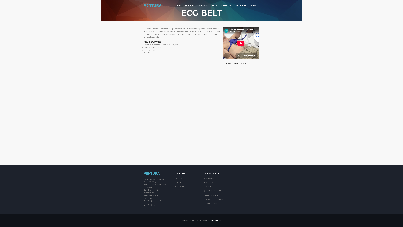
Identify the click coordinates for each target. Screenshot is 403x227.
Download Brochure (236, 63)
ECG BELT (207, 187)
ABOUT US (179, 179)
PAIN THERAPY (209, 183)
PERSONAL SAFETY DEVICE (214, 199)
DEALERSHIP (179, 187)
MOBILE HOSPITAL (211, 195)
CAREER (178, 183)
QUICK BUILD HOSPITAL (213, 191)
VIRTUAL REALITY (210, 203)
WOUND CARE (209, 179)
